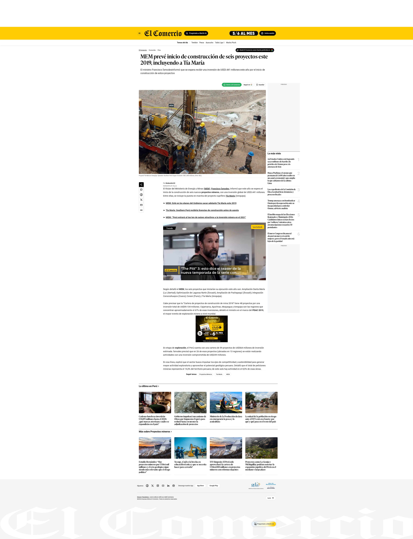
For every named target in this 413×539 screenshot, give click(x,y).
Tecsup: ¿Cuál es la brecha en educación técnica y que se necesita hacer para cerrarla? (190, 464)
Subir (269, 498)
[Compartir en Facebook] (141, 194)
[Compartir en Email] (141, 205)
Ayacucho (209, 43)
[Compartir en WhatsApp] (141, 189)
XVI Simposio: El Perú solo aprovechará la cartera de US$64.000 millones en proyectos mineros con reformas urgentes (225, 465)
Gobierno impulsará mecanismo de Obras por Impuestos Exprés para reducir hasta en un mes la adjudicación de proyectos (190, 420)
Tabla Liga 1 (219, 43)
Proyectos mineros (205, 374)
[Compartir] (141, 184)
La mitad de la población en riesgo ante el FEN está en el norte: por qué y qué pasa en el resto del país (260, 419)
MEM (228, 374)
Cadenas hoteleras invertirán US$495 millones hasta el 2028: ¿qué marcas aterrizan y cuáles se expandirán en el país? (154, 420)
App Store (200, 485)
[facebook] (147, 485)
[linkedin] (168, 485)
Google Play (214, 485)
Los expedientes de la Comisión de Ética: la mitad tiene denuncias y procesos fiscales (282, 192)
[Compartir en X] (141, 199)
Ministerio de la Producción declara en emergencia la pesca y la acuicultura (226, 419)
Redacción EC (170, 183)
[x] (152, 485)
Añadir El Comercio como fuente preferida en (254, 50)
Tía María (219, 374)
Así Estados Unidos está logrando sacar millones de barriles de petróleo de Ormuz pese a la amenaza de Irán (281, 163)
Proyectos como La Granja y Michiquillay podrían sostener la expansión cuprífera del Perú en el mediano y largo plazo (260, 465)
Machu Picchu (231, 43)
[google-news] (173, 485)
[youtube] (163, 485)
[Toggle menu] (139, 33)
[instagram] (157, 485)
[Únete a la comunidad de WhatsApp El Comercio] (232, 85)
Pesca (201, 43)
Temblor (194, 43)
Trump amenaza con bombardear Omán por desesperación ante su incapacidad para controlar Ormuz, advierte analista (281, 204)
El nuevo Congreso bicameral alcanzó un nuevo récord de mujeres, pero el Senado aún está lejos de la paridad (281, 237)
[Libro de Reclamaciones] (271, 485)
